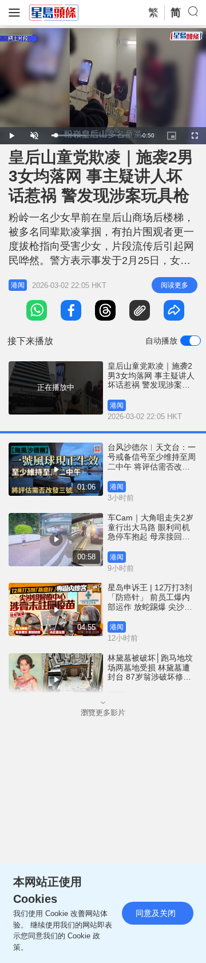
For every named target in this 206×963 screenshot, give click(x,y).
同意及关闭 (156, 913)
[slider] (90, 135)
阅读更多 (174, 285)
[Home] (54, 12)
